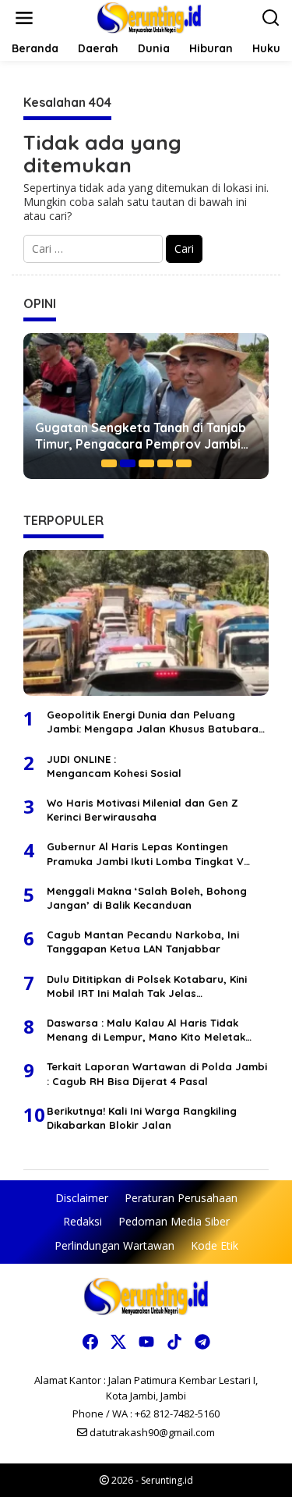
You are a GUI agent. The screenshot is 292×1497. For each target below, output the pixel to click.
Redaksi (82, 1221)
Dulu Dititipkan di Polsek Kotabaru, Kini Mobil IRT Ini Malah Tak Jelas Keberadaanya (147, 986)
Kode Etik (214, 1245)
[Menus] (24, 18)
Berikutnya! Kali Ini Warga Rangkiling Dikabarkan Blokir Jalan (142, 1118)
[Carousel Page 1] (109, 463)
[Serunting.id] (149, 16)
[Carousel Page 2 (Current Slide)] (127, 463)
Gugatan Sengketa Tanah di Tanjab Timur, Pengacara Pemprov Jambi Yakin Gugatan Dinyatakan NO (140, 436)
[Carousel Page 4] (165, 463)
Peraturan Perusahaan (181, 1197)
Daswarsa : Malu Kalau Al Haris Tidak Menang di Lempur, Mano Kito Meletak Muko (146, 1030)
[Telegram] (202, 1342)
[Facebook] (90, 1342)
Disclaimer (81, 1197)
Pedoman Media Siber (174, 1221)
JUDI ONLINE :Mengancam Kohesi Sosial (114, 766)
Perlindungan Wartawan (114, 1245)
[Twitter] (118, 1342)
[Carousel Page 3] (146, 463)
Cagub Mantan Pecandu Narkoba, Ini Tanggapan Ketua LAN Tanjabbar (143, 941)
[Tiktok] (174, 1342)
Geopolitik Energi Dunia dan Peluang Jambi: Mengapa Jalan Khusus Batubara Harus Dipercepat (153, 722)
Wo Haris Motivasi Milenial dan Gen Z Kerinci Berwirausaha (142, 809)
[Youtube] (146, 1342)
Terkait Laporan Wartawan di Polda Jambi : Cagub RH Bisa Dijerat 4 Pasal (157, 1073)
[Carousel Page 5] (184, 463)
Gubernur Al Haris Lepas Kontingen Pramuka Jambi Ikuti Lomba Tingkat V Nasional (145, 853)
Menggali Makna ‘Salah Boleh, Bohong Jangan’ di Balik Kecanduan (147, 898)
